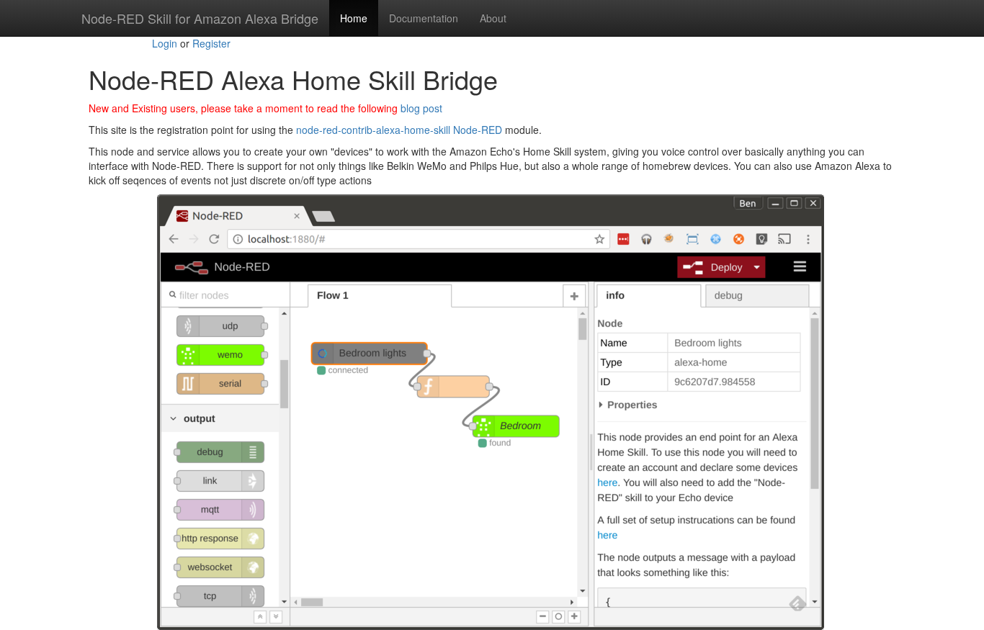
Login (164, 43)
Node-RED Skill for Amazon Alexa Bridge (199, 18)
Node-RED (477, 129)
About (493, 18)
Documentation (423, 18)
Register (211, 43)
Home (353, 18)
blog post (421, 108)
